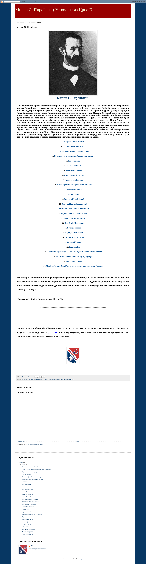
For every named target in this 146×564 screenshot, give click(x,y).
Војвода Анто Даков (27, 489)
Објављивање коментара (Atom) (34, 444)
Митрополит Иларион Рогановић (30, 501)
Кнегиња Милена (26, 524)
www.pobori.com (70, 379)
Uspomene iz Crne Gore (60, 379)
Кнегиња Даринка (26, 522)
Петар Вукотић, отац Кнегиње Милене (32, 514)
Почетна (77, 441)
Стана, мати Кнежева (27, 519)
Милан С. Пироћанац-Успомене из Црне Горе (56, 9)
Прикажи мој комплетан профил (37, 548)
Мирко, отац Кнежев (27, 517)
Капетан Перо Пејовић (28, 506)
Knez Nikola (41, 379)
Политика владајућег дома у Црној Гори (32, 479)
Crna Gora (28, 379)
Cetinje (23, 379)
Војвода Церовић (26, 484)
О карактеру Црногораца (28, 529)
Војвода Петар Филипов (28, 497)
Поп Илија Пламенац (27, 494)
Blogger (81, 559)
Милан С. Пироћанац (27, 534)
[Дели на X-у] (40, 377)
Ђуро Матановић (26, 512)
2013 (21, 462)
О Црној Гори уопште (27, 531)
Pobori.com (34, 546)
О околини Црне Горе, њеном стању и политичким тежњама (38, 477)
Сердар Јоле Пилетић (27, 487)
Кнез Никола (25, 526)
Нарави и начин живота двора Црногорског (33, 472)
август (24, 464)
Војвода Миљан (26, 492)
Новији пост (20, 441)
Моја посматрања (26, 474)
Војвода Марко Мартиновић (29, 504)
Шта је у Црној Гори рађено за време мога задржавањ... (37, 469)
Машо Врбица (25, 509)
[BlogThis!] (38, 377)
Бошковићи (25, 481)
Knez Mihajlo (34, 379)
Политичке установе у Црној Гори (31, 467)
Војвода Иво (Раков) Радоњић (30, 499)
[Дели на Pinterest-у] (44, 377)
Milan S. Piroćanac (49, 379)
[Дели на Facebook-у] (42, 377)
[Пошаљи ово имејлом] (36, 377)
